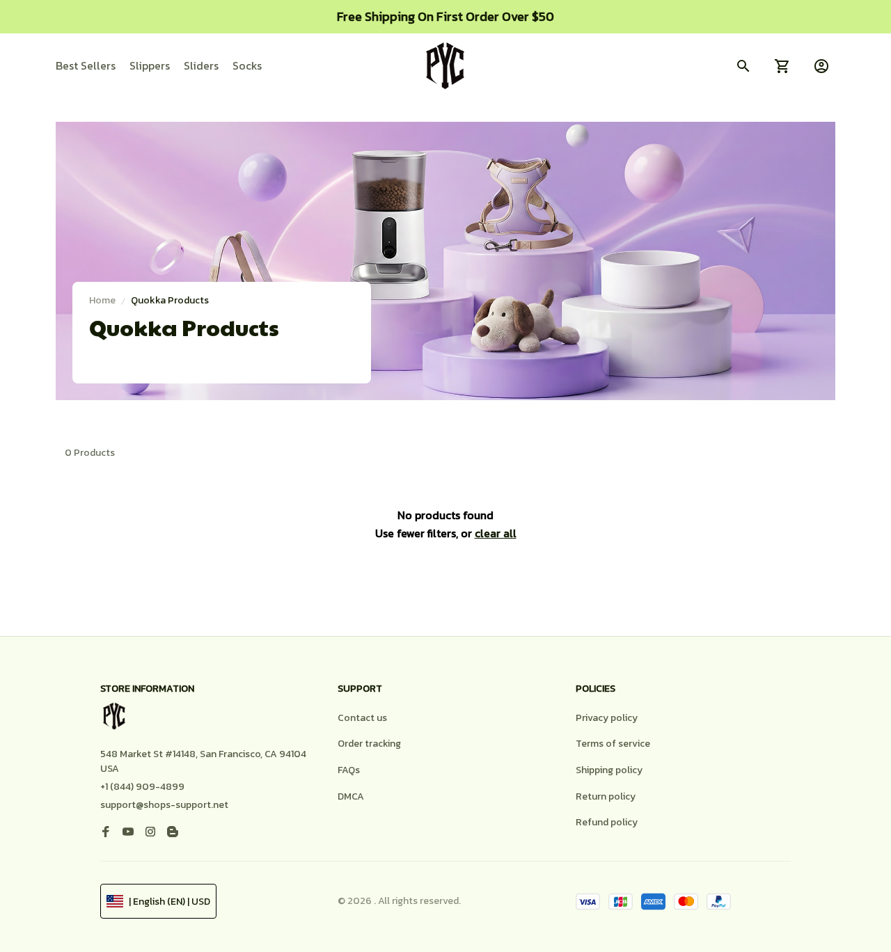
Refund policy (607, 822)
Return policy (606, 796)
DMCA (351, 796)
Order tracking (369, 743)
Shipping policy (609, 770)
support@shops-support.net (164, 805)
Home (102, 300)
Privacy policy (607, 718)
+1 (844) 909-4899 (142, 786)
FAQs (349, 770)
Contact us (362, 718)
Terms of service (613, 743)
